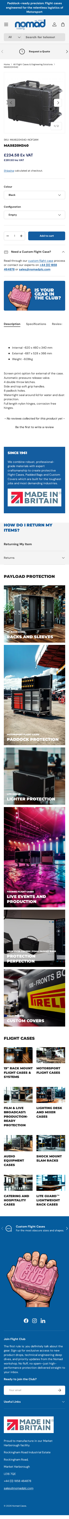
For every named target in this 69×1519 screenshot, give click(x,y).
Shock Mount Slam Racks (49, 1158)
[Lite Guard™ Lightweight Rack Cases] (50, 1183)
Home (7, 64)
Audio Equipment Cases (14, 1161)
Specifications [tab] (36, 324)
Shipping (9, 170)
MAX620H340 (11, 67)
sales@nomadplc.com (18, 1488)
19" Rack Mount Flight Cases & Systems (18, 1072)
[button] (34, 426)
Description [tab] (12, 324)
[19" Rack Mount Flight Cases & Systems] (18, 1055)
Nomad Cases (19, 1505)
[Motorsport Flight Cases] (50, 1055)
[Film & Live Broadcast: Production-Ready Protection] (18, 1095)
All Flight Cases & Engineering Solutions (33, 64)
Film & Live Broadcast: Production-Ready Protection (16, 1116)
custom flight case (40, 261)
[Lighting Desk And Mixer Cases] (50, 1095)
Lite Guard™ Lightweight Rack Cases (48, 1200)
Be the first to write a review (34, 427)
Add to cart (47, 235)
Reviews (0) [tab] (60, 324)
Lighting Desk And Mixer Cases (49, 1112)
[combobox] (34, 37)
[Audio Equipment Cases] (18, 1143)
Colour (8, 186)
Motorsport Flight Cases (48, 1070)
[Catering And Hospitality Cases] (18, 1183)
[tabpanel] (34, 370)
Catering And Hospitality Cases (16, 1200)
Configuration (12, 206)
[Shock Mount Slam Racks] (50, 1143)
